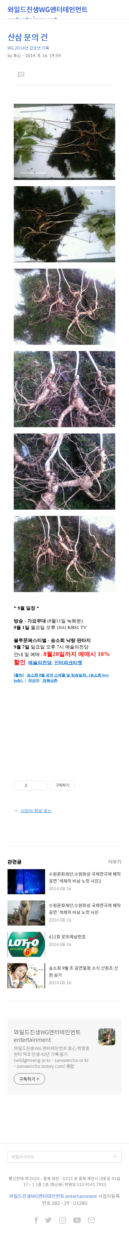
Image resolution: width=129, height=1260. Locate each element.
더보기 (114, 861)
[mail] (91, 1221)
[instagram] (62, 1221)
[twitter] (48, 1221)
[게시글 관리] (41, 785)
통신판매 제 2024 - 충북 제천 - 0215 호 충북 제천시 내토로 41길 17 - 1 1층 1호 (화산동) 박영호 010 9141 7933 (64, 1181)
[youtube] (77, 1221)
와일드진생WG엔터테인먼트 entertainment (48, 11)
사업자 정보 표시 (36, 810)
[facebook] (36, 1221)
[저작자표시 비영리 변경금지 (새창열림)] (83, 785)
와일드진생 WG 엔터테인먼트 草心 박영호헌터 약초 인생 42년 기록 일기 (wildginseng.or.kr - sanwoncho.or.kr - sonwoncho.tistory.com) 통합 (52, 1057)
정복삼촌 (50, 680)
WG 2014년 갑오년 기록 (28, 48)
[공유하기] (33, 785)
